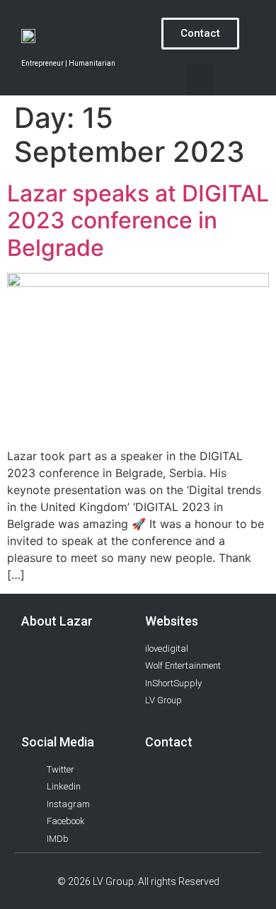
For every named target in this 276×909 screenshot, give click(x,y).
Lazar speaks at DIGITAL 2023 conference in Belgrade (138, 221)
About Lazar (57, 621)
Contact (168, 741)
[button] (200, 79)
